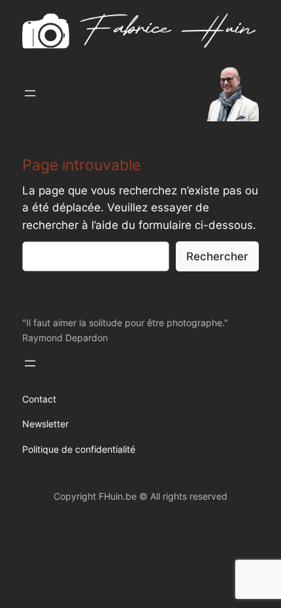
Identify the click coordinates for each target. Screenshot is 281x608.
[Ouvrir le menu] (30, 93)
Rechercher (217, 256)
